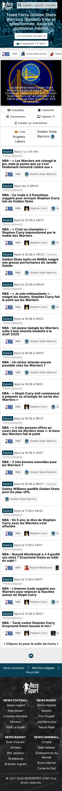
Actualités (17, 110)
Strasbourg (15, 758)
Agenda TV (48, 116)
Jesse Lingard (15, 705)
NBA (14, 53)
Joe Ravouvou (46, 721)
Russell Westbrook (40, 567)
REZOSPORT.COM (36, 778)
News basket (15, 737)
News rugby (46, 700)
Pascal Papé (46, 727)
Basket (7, 151)
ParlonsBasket (12, 155)
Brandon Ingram (16, 764)
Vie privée (32, 672)
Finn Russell (47, 716)
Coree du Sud (47, 768)
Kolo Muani (15, 710)
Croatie (47, 742)
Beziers (47, 710)
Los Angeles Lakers (19, 136)
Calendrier (47, 110)
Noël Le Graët (15, 727)
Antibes (15, 747)
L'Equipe (51, 254)
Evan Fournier (15, 742)
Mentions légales (43, 668)
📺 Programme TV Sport (31, 43)
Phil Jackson (15, 753)
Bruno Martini (46, 762)
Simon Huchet (46, 705)
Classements (17, 116)
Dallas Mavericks (36, 53)
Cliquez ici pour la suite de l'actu (31, 644)
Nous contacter (13, 668)
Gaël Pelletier (46, 747)
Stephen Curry (38, 208)
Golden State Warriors (42, 174)
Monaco (15, 721)
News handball (46, 737)
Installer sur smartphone (32, 123)
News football (15, 700)
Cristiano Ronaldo (15, 716)
